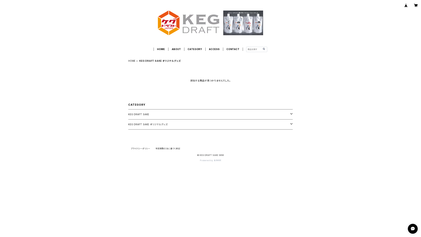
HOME (161, 49)
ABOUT (176, 49)
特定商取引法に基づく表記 (168, 148)
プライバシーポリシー (140, 148)
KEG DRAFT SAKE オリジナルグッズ (148, 124)
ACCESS (214, 49)
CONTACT (232, 49)
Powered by (207, 160)
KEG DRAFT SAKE (138, 114)
